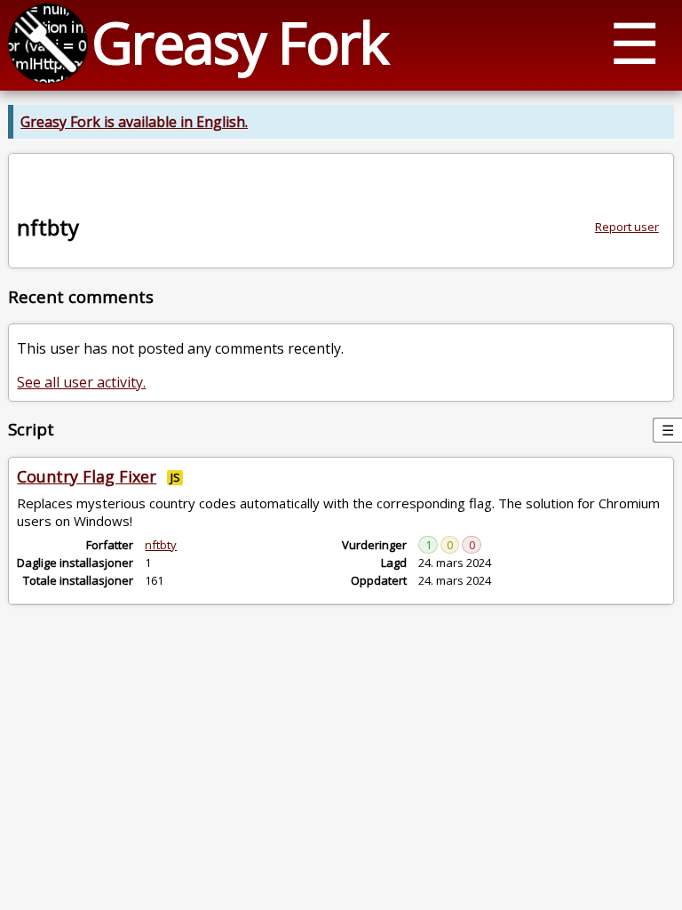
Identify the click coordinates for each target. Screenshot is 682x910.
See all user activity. (81, 382)
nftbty (161, 545)
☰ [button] (634, 42)
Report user (627, 227)
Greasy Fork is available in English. (134, 122)
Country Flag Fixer (86, 476)
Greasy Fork (239, 42)
